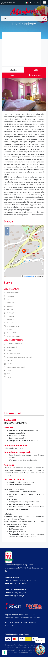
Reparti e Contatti (11, 615)
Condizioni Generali (12, 618)
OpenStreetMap (29, 276)
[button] (27, 2)
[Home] (24, 11)
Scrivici (36, 2)
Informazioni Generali (27, 615)
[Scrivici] (41, 2)
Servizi (13, 75)
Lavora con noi (10, 625)
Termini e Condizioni (28, 622)
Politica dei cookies (12, 622)
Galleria (13, 70)
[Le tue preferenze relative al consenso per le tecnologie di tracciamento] (4, 652)
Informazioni (35, 75)
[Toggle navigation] (44, 2)
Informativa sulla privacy (30, 618)
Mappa (35, 70)
